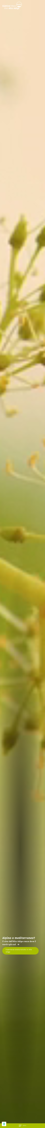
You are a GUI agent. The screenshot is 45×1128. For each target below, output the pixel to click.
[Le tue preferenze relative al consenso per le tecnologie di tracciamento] (4, 1124)
